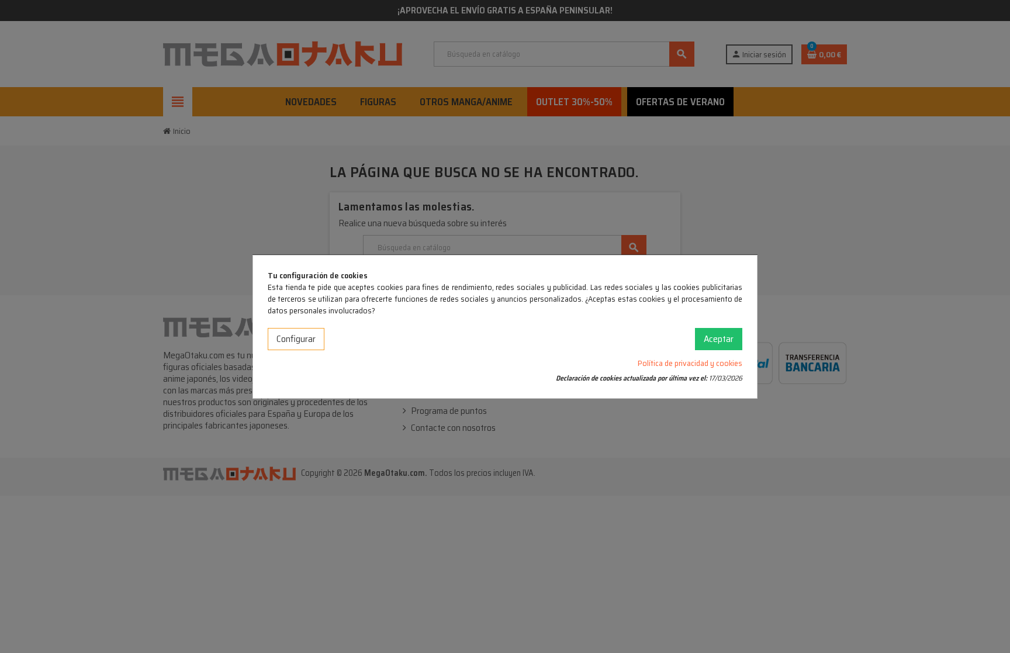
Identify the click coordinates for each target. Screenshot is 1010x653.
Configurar (296, 338)
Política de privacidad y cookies (690, 363)
